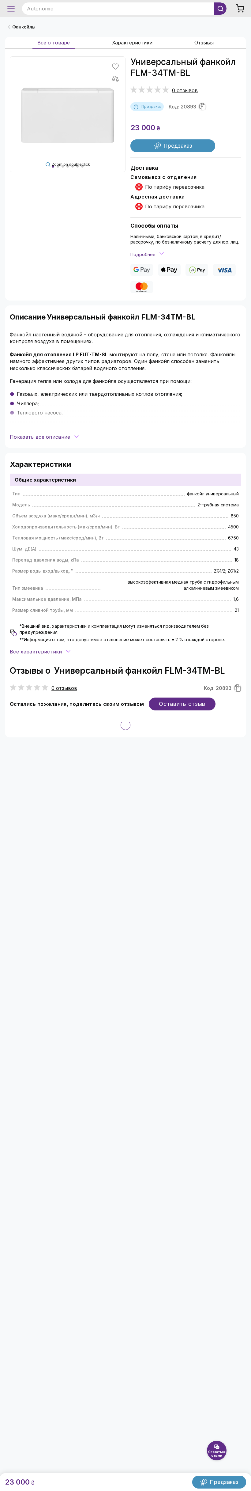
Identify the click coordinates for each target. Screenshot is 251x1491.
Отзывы (204, 43)
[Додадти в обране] (115, 66)
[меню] (11, 8)
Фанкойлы (24, 26)
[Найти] (220, 8)
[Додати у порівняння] (115, 79)
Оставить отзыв (182, 704)
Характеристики (132, 43)
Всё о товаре (53, 43)
